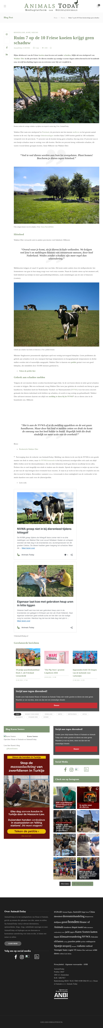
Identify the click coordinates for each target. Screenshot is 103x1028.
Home (55, 17)
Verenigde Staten (60, 950)
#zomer (45, 717)
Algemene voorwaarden (73, 964)
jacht (67, 932)
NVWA (74, 390)
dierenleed (58, 916)
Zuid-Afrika (67, 953)
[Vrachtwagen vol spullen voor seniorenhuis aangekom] (64, 868)
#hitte (60, 714)
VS (75, 950)
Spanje (58, 945)
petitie (73, 362)
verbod (89, 946)
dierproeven (89, 917)
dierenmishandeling (74, 916)
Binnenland (19, 32)
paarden (71, 941)
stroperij (66, 945)
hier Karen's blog (14, 745)
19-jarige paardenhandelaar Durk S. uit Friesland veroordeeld (28, 673)
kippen (56, 937)
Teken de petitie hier (27, 371)
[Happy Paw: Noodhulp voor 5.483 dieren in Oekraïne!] (64, 845)
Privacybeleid (59, 964)
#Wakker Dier (33, 717)
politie (83, 942)
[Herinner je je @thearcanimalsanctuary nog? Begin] (88, 821)
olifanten (58, 941)
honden (73, 922)
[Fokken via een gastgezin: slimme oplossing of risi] (64, 821)
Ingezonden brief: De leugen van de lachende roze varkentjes (85, 673)
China (92, 912)
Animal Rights (67, 912)
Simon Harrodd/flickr (47, 227)
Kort (28, 32)
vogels (70, 950)
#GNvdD (58, 912)
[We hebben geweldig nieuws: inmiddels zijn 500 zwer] (64, 798)
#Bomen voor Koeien (32, 714)
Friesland (45, 132)
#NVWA (85, 714)
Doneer (56, 705)
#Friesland (48, 714)
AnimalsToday (18, 48)
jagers (72, 932)
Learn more (13, 943)
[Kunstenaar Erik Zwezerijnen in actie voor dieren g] (88, 798)
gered (64, 922)
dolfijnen (57, 922)
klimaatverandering (70, 936)
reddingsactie (90, 942)
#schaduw (19, 717)
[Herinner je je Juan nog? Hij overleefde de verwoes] (88, 845)
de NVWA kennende (47, 460)
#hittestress (72, 714)
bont (87, 912)
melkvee (76, 132)
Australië (77, 912)
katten (94, 931)
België (83, 912)
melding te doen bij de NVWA (61, 396)
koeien (41, 55)
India (85, 927)
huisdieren (67, 927)
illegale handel (77, 927)
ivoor (63, 932)
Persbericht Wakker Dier (28, 449)
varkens (81, 946)
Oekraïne (94, 937)
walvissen (89, 950)
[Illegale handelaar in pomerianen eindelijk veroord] (88, 868)
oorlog (66, 941)
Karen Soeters (32, 736)
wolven (61, 954)
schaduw (67, 55)
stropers (74, 946)
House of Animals (17, 739)
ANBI (86, 964)
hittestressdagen (47, 136)
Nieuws (63, 17)
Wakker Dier (19, 59)
